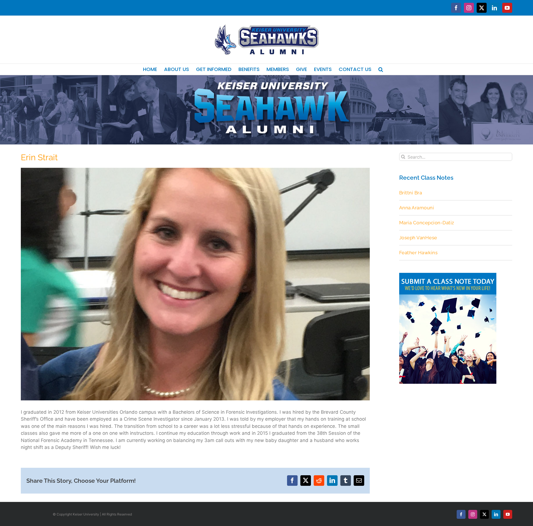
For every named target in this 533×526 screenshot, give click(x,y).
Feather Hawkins (418, 252)
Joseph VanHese (418, 237)
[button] (380, 69)
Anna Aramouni (416, 207)
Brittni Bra (410, 192)
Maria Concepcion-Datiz (426, 222)
